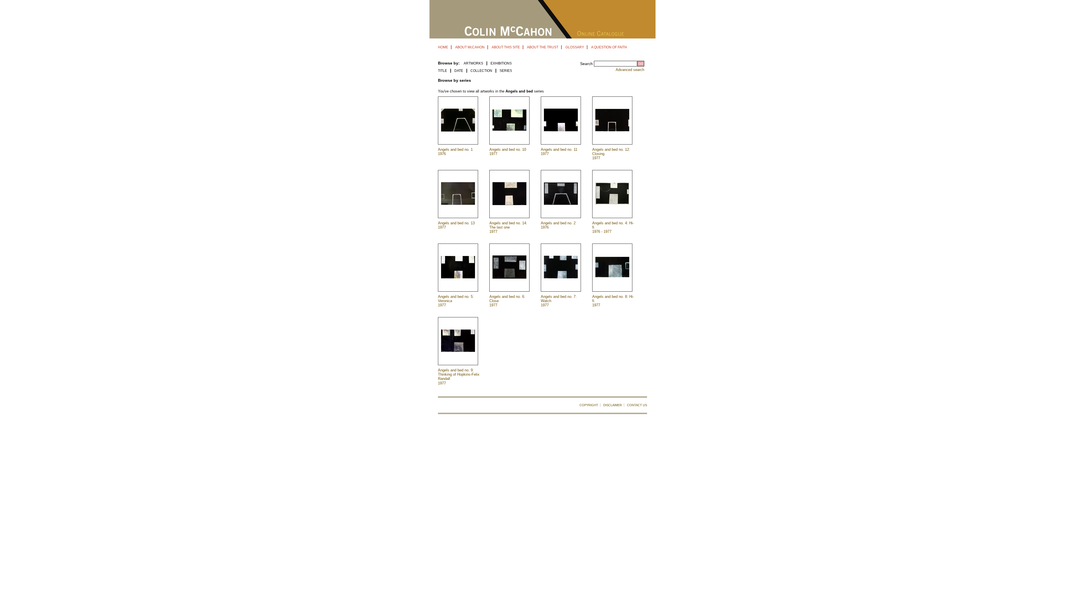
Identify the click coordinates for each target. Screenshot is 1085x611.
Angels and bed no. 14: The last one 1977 (508, 227)
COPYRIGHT (589, 405)
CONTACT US (637, 405)
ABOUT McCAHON (470, 47)
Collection (481, 71)
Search (587, 63)
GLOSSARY (574, 47)
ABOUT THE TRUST (542, 47)
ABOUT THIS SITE (506, 47)
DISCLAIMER (612, 405)
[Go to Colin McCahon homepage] (542, 37)
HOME (443, 47)
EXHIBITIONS (501, 63)
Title (442, 71)
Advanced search (630, 70)
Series (506, 71)
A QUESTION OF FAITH (609, 47)
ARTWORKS (473, 63)
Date (458, 71)
